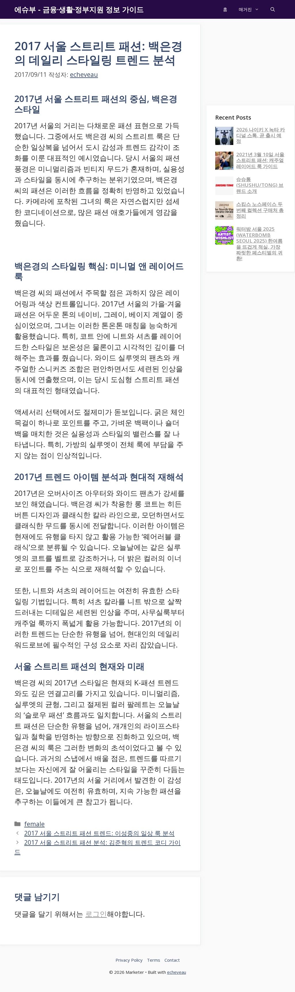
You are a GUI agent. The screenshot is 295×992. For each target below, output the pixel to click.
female (34, 824)
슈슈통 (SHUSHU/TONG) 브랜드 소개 (259, 185)
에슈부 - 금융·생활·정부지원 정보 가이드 (79, 9)
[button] (273, 9)
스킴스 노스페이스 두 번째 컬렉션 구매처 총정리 (260, 210)
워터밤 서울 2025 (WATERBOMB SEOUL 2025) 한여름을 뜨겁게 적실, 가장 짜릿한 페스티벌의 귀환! (259, 244)
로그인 (96, 914)
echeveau (176, 972)
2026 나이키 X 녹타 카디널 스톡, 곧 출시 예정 (260, 135)
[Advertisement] (251, 61)
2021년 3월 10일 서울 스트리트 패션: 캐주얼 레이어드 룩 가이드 (260, 160)
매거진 (245, 9)
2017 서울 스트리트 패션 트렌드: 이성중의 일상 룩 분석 (99, 833)
